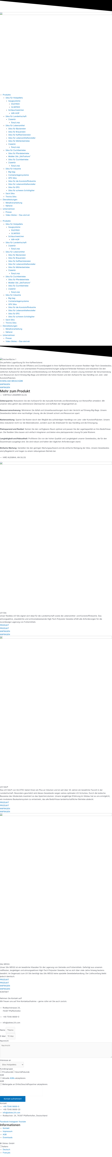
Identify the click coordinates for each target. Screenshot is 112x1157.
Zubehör (12, 119)
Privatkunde (7, 1072)
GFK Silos (12, 178)
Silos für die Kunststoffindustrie (22, 181)
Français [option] (6, 1153)
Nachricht (4, 1041)
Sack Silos (10, 193)
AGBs (12, 1078)
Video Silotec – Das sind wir (18, 215)
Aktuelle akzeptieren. (14, 1078)
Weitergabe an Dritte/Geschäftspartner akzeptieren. (25, 1084)
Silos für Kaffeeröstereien (19, 135)
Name (3, 1030)
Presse (9, 212)
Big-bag (11, 172)
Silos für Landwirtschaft (16, 116)
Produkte (7, 95)
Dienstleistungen (10, 199)
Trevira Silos (11, 196)
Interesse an (5, 1060)
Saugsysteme (14, 101)
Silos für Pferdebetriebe (18, 153)
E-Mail (3, 1036)
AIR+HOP (15, 113)
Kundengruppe (6, 1069)
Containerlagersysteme (18, 175)
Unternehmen (9, 209)
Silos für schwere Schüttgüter (21, 190)
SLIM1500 (15, 107)
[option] (57, 1149)
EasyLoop (15, 122)
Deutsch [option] (6, 1149)
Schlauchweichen (16, 110)
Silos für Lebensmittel (15, 125)
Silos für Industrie (13, 169)
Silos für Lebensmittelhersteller (22, 138)
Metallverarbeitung (14, 203)
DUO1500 (15, 104)
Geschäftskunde (22, 1072)
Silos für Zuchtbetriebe (16, 150)
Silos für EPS (14, 187)
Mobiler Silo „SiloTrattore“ (19, 156)
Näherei (9, 206)
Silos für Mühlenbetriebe (19, 141)
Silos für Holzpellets (14, 98)
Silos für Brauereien (17, 132)
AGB (2, 1075)
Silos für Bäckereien (17, 129)
